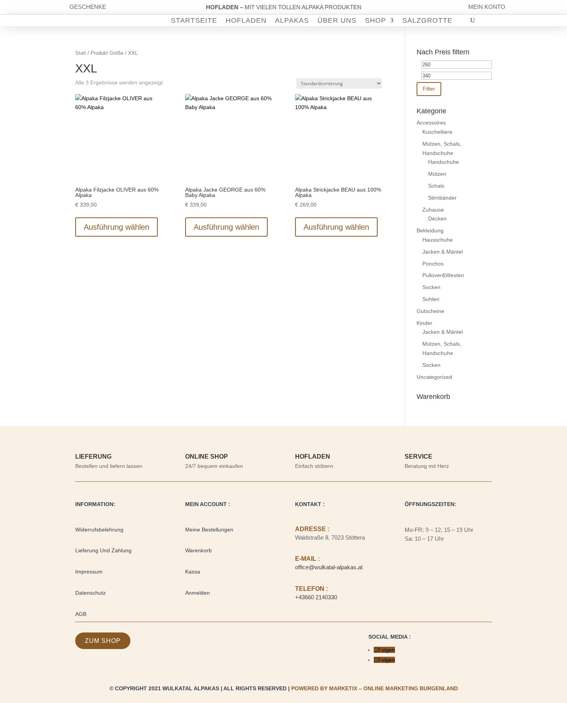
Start (80, 53)
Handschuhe (443, 162)
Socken (431, 287)
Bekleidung (430, 230)
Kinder (424, 323)
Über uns (336, 21)
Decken (437, 218)
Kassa (192, 571)
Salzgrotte (427, 21)
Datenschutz (90, 593)
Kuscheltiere (437, 132)
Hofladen (246, 21)
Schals (436, 186)
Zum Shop (103, 640)
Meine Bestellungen (209, 529)
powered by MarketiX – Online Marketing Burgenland (374, 688)
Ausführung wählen (116, 227)
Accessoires (431, 122)
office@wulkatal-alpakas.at (329, 567)
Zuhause (433, 210)
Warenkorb (198, 550)
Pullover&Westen (443, 275)
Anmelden (197, 593)
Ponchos (433, 264)
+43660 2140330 (316, 597)
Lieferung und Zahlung (103, 550)
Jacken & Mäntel (442, 252)
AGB (80, 614)
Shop (375, 21)
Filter (429, 89)
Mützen (437, 174)
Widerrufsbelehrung (99, 529)
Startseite (194, 21)
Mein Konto (486, 6)
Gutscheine (430, 311)
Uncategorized (434, 377)
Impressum (89, 571)
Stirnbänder (442, 198)
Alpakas (292, 21)
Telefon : (311, 588)
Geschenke (87, 6)
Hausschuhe (437, 240)
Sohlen (430, 299)
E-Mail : (307, 558)
